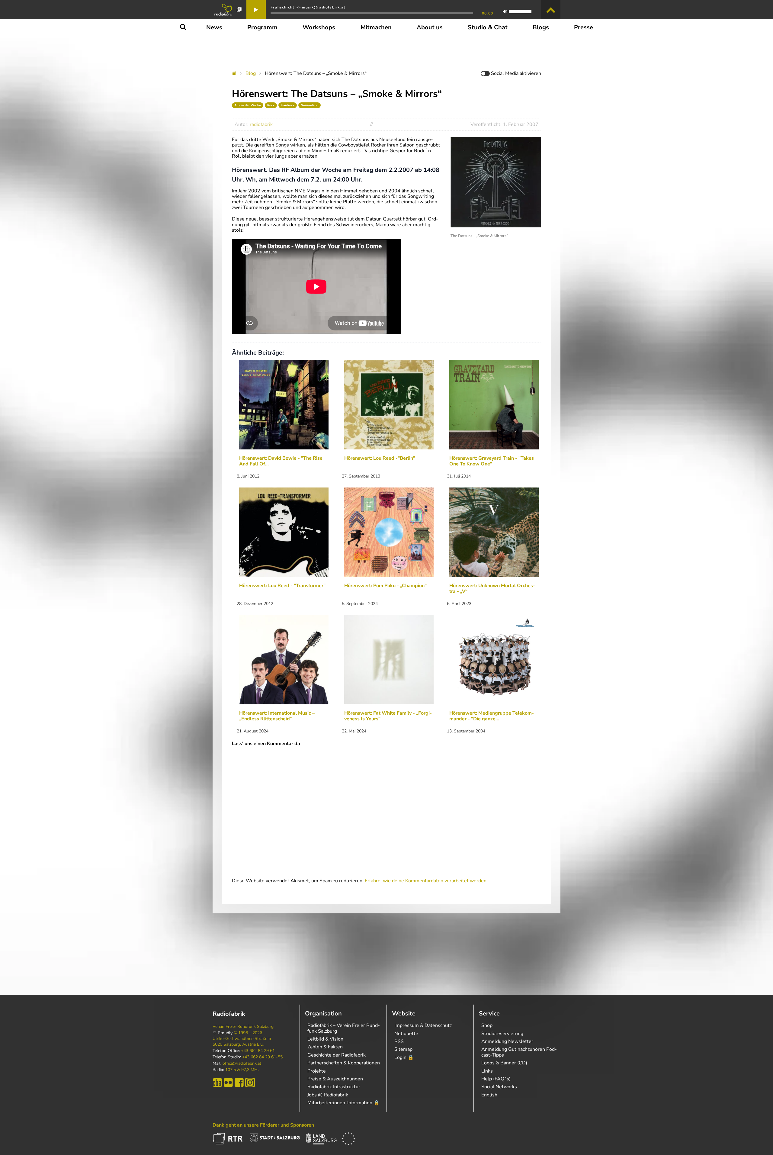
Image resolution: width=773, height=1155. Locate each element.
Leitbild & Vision (325, 1039)
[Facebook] (239, 1082)
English (489, 1095)
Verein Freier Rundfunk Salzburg (243, 1026)
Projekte (316, 1071)
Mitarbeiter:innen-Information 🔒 (343, 1102)
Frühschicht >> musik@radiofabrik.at (308, 7)
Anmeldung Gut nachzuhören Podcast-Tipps (519, 1052)
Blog (250, 73)
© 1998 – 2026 (248, 1033)
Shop (486, 1025)
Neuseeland (309, 105)
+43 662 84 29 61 (258, 1051)
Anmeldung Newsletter (507, 1041)
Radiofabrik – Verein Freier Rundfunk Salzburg (343, 1028)
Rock (270, 105)
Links (487, 1071)
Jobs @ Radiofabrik (327, 1095)
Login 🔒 (404, 1057)
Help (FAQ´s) (496, 1079)
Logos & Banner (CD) (504, 1063)
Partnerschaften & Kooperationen (343, 1063)
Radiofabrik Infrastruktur (333, 1086)
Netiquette (406, 1033)
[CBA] (217, 1082)
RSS (399, 1041)
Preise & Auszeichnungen (335, 1079)
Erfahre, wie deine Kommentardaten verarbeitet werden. (426, 880)
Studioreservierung (502, 1033)
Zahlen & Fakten (325, 1047)
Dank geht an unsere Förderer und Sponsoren (263, 1125)
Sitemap (403, 1049)
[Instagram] (250, 1082)
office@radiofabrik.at (242, 1063)
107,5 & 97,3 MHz (242, 1070)
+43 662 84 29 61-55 (262, 1057)
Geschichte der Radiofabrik (336, 1055)
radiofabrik (261, 124)
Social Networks (499, 1086)
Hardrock (287, 105)
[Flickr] (228, 1082)
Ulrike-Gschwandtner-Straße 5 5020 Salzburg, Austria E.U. (242, 1041)
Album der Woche (247, 105)
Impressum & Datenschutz (423, 1025)
